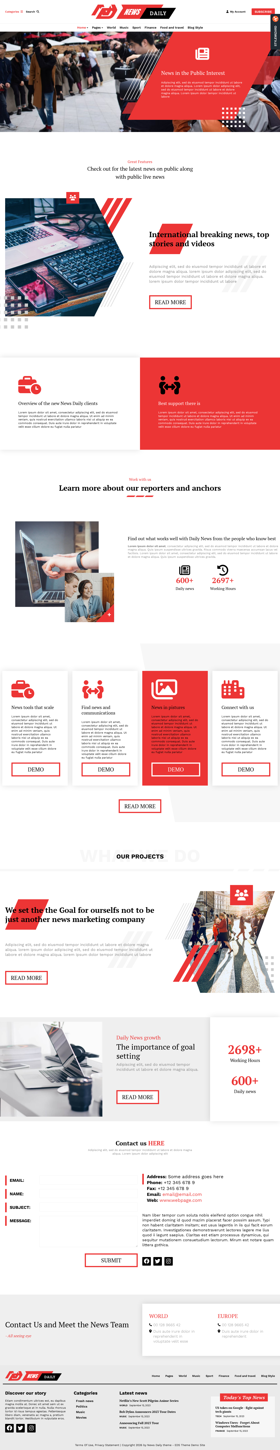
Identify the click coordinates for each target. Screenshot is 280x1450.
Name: (17, 1193)
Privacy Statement (107, 1445)
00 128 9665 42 (166, 1325)
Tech (218, 1416)
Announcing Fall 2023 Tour (139, 1423)
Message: (20, 1220)
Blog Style (195, 27)
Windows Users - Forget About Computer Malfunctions (237, 1424)
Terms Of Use (84, 1445)
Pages (96, 27)
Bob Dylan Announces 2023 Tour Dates (147, 1412)
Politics (81, 1406)
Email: (17, 1180)
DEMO (36, 769)
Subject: (20, 1207)
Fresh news (85, 1401)
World (111, 27)
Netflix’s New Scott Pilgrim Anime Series (148, 1401)
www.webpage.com (180, 1200)
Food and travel (172, 27)
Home (81, 27)
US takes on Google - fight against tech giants (239, 1409)
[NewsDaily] (133, 11)
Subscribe (263, 12)
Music (124, 27)
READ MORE (170, 302)
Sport (136, 27)
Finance (150, 27)
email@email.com (182, 1194)
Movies (81, 1417)
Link (89, 597)
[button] (33, 11)
